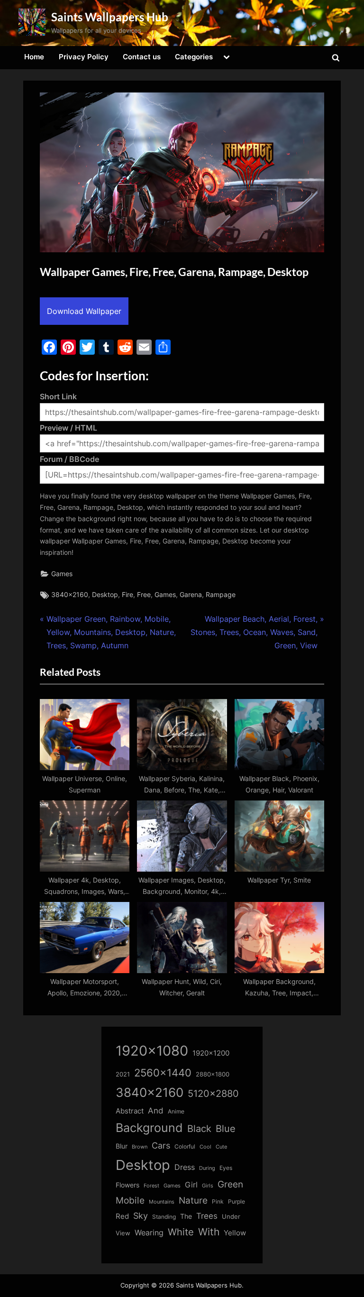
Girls (207, 1185)
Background (149, 1128)
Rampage (221, 594)
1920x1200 (210, 1053)
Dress (184, 1167)
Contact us (142, 56)
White (181, 1232)
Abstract (130, 1110)
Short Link (58, 396)
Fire (127, 594)
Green (230, 1184)
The (186, 1216)
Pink (218, 1201)
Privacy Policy (84, 56)
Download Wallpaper (84, 311)
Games (62, 574)
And (156, 1110)
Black (199, 1128)
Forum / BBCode (69, 459)
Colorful (184, 1146)
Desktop (105, 594)
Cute (221, 1147)
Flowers (127, 1185)
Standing (164, 1216)
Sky (140, 1216)
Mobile (130, 1200)
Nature (193, 1200)
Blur (121, 1146)
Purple (236, 1201)
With (208, 1232)
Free (144, 594)
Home (34, 56)
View (123, 1233)
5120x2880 (213, 1093)
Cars (161, 1145)
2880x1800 (212, 1074)
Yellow (235, 1233)
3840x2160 (69, 594)
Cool (205, 1147)
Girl (191, 1184)
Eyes (225, 1167)
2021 (123, 1074)
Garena (191, 594)
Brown (139, 1146)
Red (122, 1216)
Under (231, 1216)
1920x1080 (152, 1050)
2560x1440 (162, 1072)
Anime (176, 1111)
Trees (207, 1216)
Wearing (149, 1232)
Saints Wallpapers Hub (109, 17)
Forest (151, 1185)
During (207, 1168)
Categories (194, 56)
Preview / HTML (68, 427)
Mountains (161, 1202)
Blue (226, 1128)
